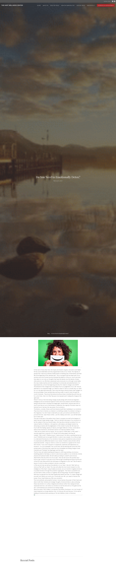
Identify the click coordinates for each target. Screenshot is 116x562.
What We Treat (54, 5)
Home (39, 5)
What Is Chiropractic (68, 5)
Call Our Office (107, 1)
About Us (45, 5)
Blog (48, 333)
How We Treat (81, 5)
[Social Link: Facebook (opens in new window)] (112, 1)
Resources (90, 5)
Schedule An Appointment (106, 5)
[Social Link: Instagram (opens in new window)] (114, 1)
